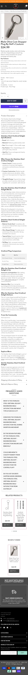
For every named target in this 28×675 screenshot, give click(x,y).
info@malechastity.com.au (12, 620)
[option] (14, 26)
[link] (25, 101)
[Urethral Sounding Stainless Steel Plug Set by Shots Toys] (20, 505)
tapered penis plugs (15, 204)
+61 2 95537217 (10, 618)
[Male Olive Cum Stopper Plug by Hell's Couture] (14, 551)
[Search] (6, 6)
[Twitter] (11, 627)
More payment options (14, 109)
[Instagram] (4, 627)
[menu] (2, 6)
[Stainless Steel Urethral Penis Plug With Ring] (7, 505)
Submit (22, 652)
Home (2, 11)
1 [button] (12, 531)
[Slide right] (25, 595)
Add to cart (12, 101)
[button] (23, 38)
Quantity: (3, 93)
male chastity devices (10, 279)
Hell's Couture (10, 77)
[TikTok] (7, 627)
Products (7, 11)
